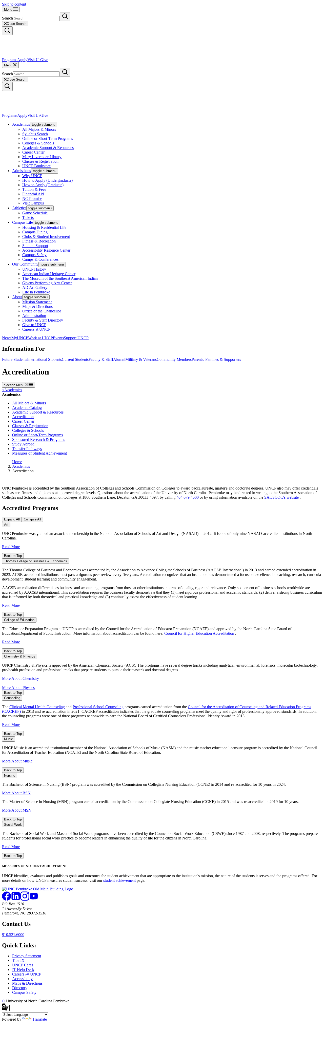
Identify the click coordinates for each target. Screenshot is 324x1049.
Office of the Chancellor (41, 311)
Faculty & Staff (101, 359)
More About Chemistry (20, 678)
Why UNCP (32, 176)
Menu (8, 9)
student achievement (119, 880)
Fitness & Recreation (39, 241)
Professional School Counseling (98, 707)
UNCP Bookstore (36, 166)
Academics (21, 124)
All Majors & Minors (39, 129)
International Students (44, 359)
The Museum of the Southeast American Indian (60, 278)
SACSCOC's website (281, 497)
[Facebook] (6, 899)
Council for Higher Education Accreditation (199, 633)
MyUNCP (19, 338)
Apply (22, 60)
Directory (19, 988)
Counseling (12, 698)
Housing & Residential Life (44, 227)
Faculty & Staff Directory (42, 320)
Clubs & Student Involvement (46, 236)
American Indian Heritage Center (48, 274)
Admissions (21, 170)
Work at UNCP (40, 338)
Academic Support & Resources (48, 147)
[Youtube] (33, 899)
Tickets (28, 217)
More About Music (17, 761)
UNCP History (34, 269)
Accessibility (22, 979)
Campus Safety (34, 255)
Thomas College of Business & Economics (35, 561)
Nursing (9, 775)
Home (17, 462)
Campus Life (22, 222)
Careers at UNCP (36, 329)
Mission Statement (37, 302)
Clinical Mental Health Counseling (37, 707)
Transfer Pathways (27, 448)
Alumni (119, 359)
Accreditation (23, 417)
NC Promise (32, 198)
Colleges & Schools (38, 143)
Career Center (33, 152)
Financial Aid (33, 194)
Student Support (35, 245)
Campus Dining (35, 232)
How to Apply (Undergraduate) (47, 180)
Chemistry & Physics (19, 656)
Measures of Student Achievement (39, 453)
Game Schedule (35, 213)
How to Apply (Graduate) (43, 185)
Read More (11, 547)
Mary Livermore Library (42, 157)
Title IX (18, 960)
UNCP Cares (22, 965)
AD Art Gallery (34, 287)
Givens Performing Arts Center (47, 283)
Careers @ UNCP (26, 974)
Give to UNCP (34, 325)
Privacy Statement (26, 956)
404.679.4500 (187, 497)
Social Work (13, 825)
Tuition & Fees (34, 189)
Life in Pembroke (36, 292)
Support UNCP (76, 338)
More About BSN (16, 793)
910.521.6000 (13, 934)
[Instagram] (24, 899)
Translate (39, 1019)
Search (7, 18)
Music (8, 739)
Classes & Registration (40, 161)
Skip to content (14, 4)
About (17, 297)
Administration (34, 315)
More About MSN (16, 810)
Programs (9, 60)
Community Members (174, 359)
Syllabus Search (35, 134)
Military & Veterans (141, 359)
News (6, 338)
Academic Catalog (27, 407)
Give (44, 60)
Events (58, 338)
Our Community (25, 264)
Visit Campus (33, 203)
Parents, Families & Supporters (216, 359)
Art (6, 525)
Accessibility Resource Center (46, 250)
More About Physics (18, 687)
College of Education (19, 620)
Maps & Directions (37, 306)
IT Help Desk (23, 969)
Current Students (75, 359)
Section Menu (14, 385)
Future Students (14, 359)
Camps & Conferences (40, 259)
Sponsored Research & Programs (38, 439)
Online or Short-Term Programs (47, 138)
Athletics (19, 208)
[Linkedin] (15, 899)
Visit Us (33, 60)
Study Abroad (23, 444)
